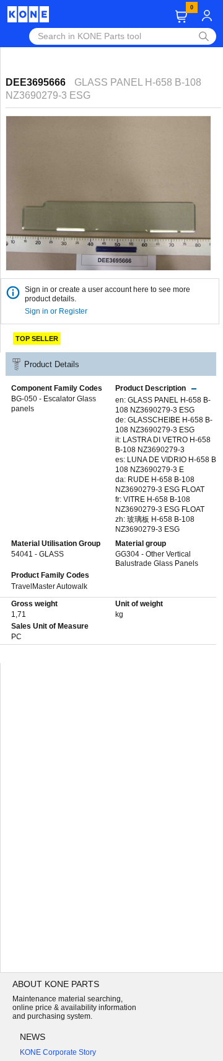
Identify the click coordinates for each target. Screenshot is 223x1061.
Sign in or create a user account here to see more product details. (107, 294)
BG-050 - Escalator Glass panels (53, 403)
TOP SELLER (36, 338)
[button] (181, 16)
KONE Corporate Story (58, 1052)
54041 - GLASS (37, 554)
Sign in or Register (57, 311)
